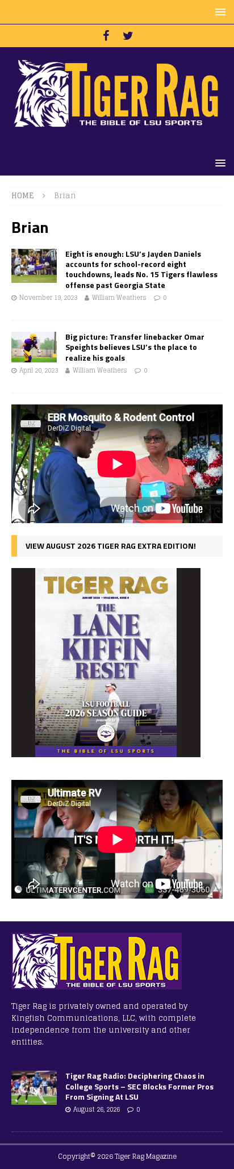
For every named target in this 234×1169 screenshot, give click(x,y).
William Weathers (119, 297)
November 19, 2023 (48, 297)
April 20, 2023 (38, 370)
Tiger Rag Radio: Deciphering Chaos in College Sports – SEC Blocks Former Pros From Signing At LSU (139, 1086)
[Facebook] (106, 35)
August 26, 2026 (96, 1109)
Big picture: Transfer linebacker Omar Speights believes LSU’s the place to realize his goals (134, 347)
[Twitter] (128, 35)
